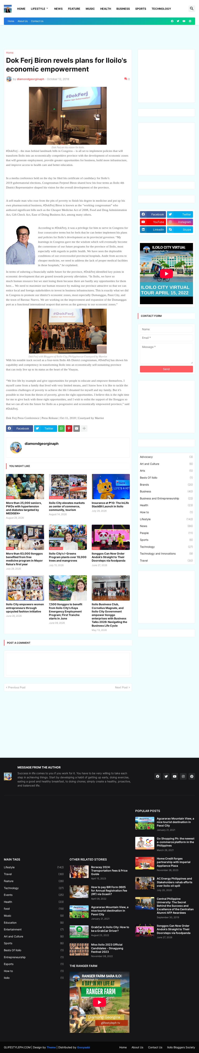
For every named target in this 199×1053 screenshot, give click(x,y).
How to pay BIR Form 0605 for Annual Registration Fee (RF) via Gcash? (109, 890)
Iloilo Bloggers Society (181, 1047)
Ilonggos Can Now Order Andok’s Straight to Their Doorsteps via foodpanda (108, 557)
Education (34, 922)
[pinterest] (190, 21)
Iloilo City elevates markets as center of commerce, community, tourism (67, 506)
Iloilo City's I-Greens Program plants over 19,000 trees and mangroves (67, 557)
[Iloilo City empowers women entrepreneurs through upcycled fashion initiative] (25, 588)
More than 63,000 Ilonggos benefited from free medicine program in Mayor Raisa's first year (24, 559)
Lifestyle (38, 8)
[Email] (76, 428)
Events (34, 894)
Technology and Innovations (166, 553)
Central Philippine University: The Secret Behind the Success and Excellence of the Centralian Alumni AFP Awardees (175, 906)
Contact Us (37, 21)
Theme (51, 1047)
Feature (74, 8)
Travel (166, 560)
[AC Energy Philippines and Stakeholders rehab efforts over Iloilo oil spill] (144, 883)
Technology (161, 8)
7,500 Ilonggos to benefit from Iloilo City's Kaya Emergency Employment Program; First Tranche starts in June (65, 611)
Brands (166, 484)
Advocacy (166, 456)
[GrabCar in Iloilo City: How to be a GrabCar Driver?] (79, 931)
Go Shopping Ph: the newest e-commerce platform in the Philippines (175, 842)
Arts (166, 470)
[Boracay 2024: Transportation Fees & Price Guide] (79, 871)
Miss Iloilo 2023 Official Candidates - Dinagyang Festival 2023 (107, 948)
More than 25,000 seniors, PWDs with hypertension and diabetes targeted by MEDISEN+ (24, 508)
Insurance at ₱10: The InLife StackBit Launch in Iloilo (110, 504)
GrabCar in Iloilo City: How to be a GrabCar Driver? (110, 928)
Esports (34, 964)
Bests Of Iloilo (166, 477)
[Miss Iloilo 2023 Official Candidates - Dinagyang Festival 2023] (79, 949)
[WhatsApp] (61, 428)
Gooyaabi (83, 1047)
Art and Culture (166, 463)
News (58, 8)
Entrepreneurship (34, 957)
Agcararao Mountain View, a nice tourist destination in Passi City (109, 910)
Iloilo (34, 977)
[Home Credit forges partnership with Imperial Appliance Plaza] (144, 863)
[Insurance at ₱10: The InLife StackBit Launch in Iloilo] (111, 486)
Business (123, 8)
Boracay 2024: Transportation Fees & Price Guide (109, 870)
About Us (23, 21)
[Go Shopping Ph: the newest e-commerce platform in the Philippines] (144, 843)
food (34, 908)
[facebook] (172, 21)
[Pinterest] (69, 428)
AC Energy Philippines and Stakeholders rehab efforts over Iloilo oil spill (174, 882)
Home (21, 8)
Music (90, 8)
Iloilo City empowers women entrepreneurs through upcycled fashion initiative (25, 608)
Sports (140, 8)
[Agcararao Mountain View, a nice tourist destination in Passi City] (79, 911)
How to (166, 512)
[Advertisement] (26, 36)
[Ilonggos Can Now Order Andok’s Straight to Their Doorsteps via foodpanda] (144, 930)
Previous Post (16, 687)
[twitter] (178, 21)
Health (105, 8)
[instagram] (183, 776)
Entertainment (34, 929)
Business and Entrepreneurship (166, 498)
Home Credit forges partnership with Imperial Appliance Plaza (173, 862)
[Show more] (84, 428)
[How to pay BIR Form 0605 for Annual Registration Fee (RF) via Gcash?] (79, 891)
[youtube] (184, 21)
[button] (192, 8)
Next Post (121, 687)
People (166, 533)
